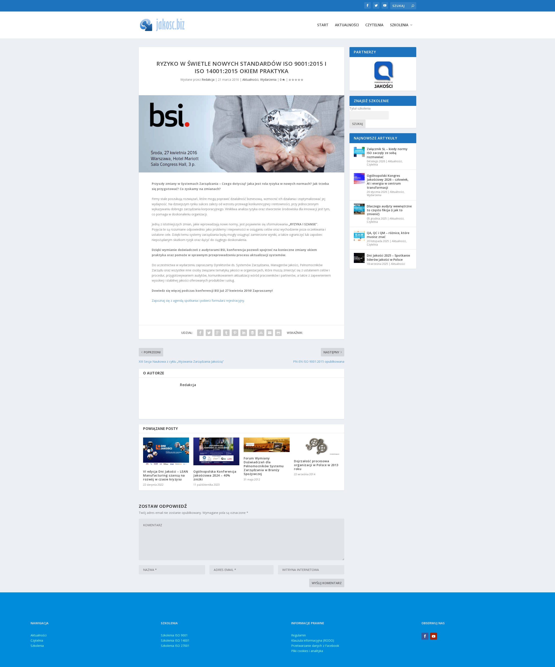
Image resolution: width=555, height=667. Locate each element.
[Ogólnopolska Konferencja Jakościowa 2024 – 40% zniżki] (216, 451)
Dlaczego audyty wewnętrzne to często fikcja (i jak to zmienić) (389, 210)
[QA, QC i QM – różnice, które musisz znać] (359, 235)
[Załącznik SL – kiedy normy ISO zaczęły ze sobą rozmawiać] (359, 151)
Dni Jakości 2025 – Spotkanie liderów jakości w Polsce (388, 257)
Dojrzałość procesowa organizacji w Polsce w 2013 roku (316, 465)
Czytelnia (374, 25)
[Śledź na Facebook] (424, 636)
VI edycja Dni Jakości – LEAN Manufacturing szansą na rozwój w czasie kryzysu (165, 475)
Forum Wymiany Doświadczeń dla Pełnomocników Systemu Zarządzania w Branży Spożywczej (264, 466)
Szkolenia (399, 25)
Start (322, 25)
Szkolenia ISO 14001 (175, 640)
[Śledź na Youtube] (433, 636)
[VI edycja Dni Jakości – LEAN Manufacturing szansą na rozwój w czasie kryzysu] (166, 451)
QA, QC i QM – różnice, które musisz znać (388, 235)
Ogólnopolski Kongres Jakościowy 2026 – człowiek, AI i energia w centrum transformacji (387, 182)
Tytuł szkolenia (360, 108)
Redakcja (208, 79)
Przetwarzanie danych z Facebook (315, 646)
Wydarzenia (268, 79)
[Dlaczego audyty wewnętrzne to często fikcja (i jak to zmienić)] (359, 209)
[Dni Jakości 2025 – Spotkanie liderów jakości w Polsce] (359, 258)
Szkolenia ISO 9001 (174, 635)
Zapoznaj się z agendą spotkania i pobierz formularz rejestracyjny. (198, 300)
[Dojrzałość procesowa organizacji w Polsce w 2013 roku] (317, 446)
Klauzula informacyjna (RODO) (312, 640)
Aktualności (347, 25)
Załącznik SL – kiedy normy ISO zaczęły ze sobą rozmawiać (387, 153)
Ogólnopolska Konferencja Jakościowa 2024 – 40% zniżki (214, 475)
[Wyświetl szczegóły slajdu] (382, 74)
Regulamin (298, 635)
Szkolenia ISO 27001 (175, 646)
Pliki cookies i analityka (307, 651)
